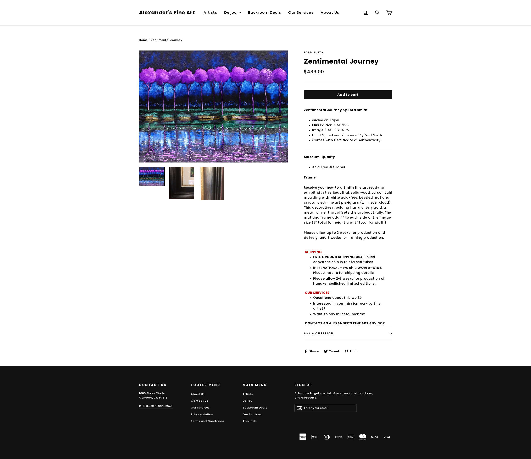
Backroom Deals (264, 12)
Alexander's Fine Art (167, 12)
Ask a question (319, 333)
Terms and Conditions (207, 421)
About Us (330, 12)
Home (143, 40)
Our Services (300, 12)
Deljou (231, 12)
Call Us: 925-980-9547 (156, 406)
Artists (210, 12)
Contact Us (199, 401)
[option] (213, 106)
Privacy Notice (202, 414)
